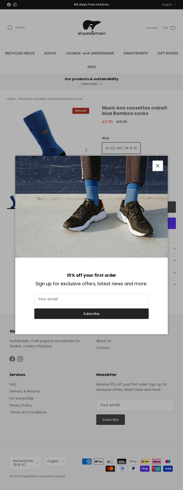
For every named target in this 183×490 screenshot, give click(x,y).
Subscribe (91, 313)
